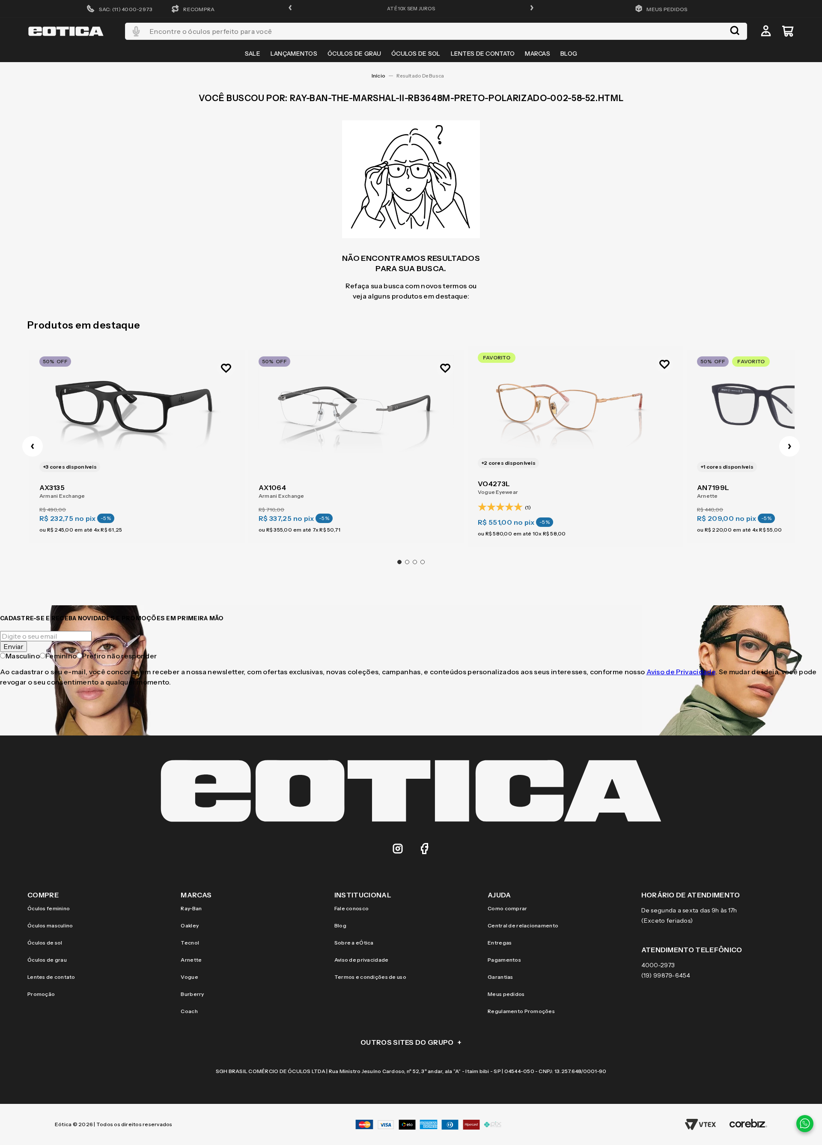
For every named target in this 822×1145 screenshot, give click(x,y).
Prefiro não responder (119, 656)
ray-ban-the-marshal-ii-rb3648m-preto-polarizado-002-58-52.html (423, 75)
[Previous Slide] (32, 446)
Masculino (23, 656)
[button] (290, 8)
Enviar (13, 646)
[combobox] (436, 31)
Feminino (61, 656)
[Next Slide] (789, 446)
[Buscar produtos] (735, 31)
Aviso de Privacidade (680, 671)
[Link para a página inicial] (378, 75)
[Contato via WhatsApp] (804, 1123)
